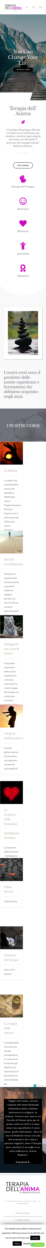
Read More (28, 1243)
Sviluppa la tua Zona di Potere (11, 648)
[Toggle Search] (33, 7)
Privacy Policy (23, 1212)
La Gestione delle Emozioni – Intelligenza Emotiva (11, 823)
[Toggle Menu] (40, 7)
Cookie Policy (23, 1219)
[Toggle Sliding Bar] (26, 7)
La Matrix (10, 470)
